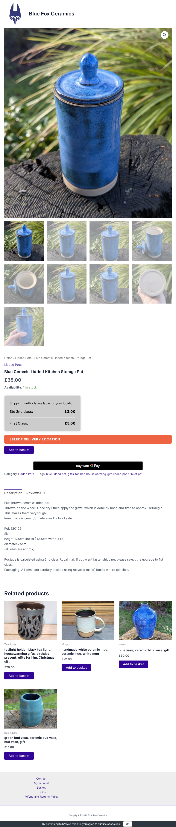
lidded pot (120, 474)
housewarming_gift (99, 474)
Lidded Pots (23, 358)
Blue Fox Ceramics (51, 14)
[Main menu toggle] (167, 13)
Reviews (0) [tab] (35, 493)
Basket (41, 787)
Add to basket (19, 450)
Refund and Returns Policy (41, 796)
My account (41, 783)
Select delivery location (34, 439)
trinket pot (135, 474)
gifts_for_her (76, 474)
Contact (41, 778)
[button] (164, 35)
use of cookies (111, 823)
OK (127, 823)
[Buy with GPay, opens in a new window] (88, 465)
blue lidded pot (56, 474)
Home (8, 358)
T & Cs (41, 792)
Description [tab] (13, 493)
